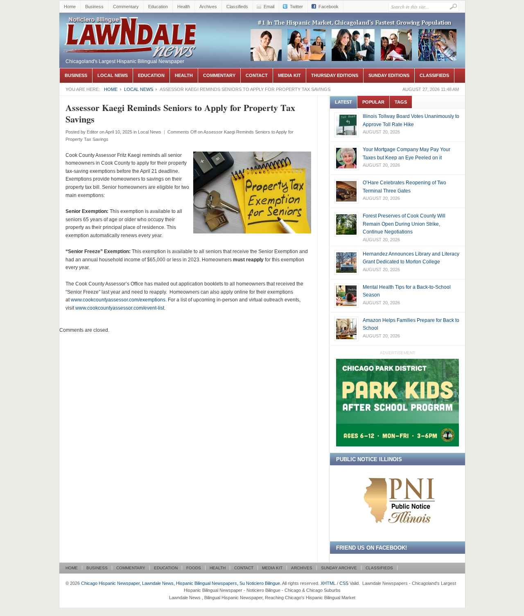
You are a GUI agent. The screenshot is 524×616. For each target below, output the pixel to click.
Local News (112, 75)
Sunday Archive (339, 568)
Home (70, 6)
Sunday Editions (388, 75)
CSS (343, 583)
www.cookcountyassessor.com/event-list (119, 308)
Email (269, 6)
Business (94, 6)
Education (158, 6)
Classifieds (237, 6)
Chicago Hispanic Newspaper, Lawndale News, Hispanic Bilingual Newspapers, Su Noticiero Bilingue (131, 35)
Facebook (328, 6)
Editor (92, 131)
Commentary (126, 6)
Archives (208, 6)
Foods (193, 568)
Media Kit (289, 75)
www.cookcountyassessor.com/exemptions (118, 300)
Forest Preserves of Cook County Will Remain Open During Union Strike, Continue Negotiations (404, 224)
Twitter (296, 6)
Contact (257, 75)
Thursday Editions (334, 75)
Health (183, 6)
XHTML (328, 583)
